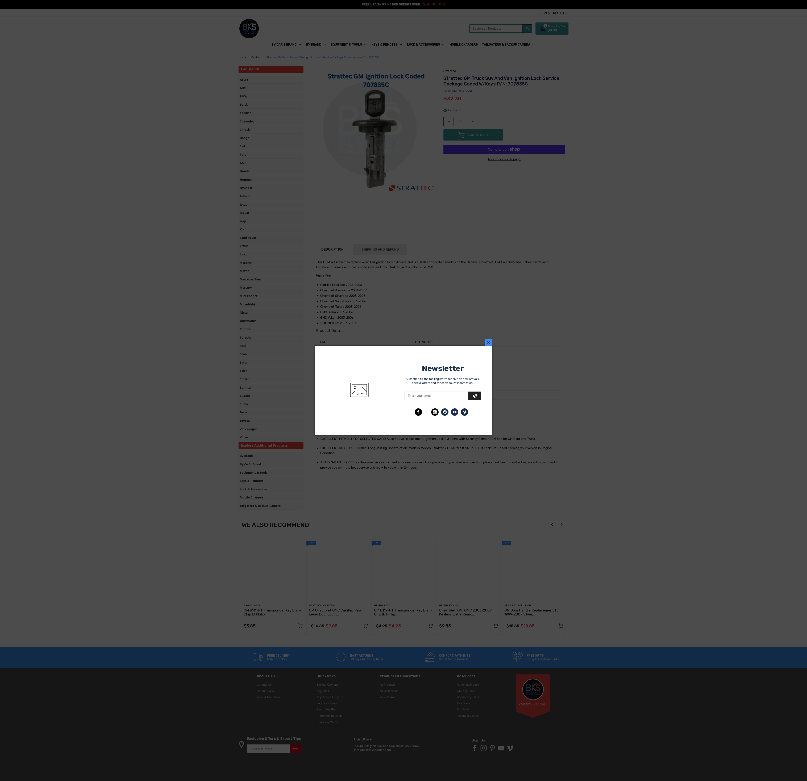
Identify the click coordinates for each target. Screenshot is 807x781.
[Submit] (474, 396)
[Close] (488, 342)
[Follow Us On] (418, 412)
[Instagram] (435, 412)
